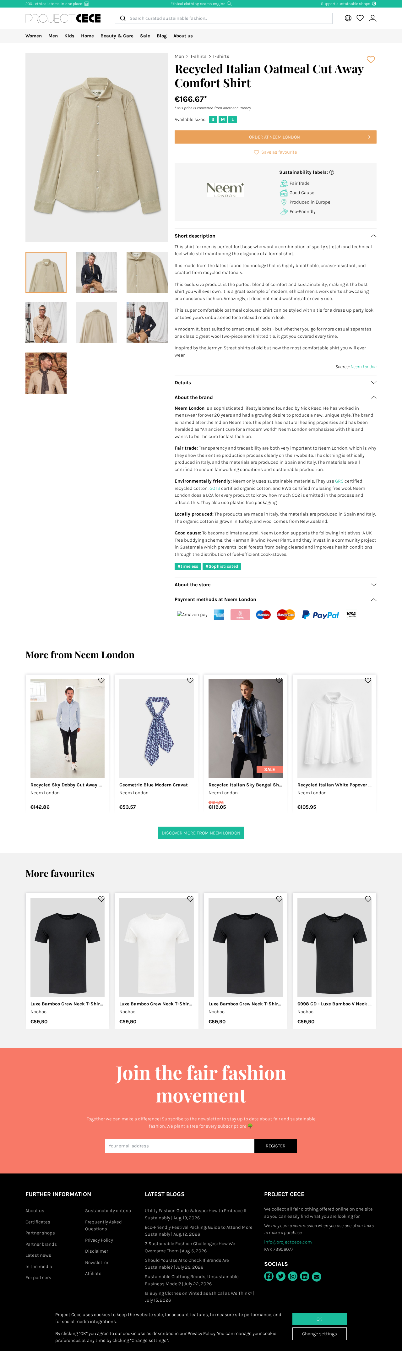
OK (319, 1319)
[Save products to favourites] (371, 59)
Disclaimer (96, 1251)
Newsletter (96, 1262)
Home (87, 36)
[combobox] (224, 18)
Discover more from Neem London (201, 833)
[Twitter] (280, 1276)
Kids (69, 36)
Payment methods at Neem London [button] (215, 599)
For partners (38, 1277)
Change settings (319, 1334)
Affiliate (93, 1273)
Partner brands (41, 1244)
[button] (325, 173)
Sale (145, 36)
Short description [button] (195, 236)
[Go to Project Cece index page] (63, 18)
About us (183, 36)
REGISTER (275, 1146)
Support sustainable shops (346, 3)
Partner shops (40, 1233)
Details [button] (183, 383)
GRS (339, 481)
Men (53, 36)
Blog (162, 36)
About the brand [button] (194, 397)
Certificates (37, 1222)
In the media (38, 1266)
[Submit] (122, 18)
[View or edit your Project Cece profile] (372, 18)
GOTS (214, 488)
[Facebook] (269, 1276)
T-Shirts (221, 56)
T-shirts (198, 56)
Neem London (363, 366)
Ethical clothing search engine (198, 3)
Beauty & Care (116, 36)
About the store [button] (192, 585)
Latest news (38, 1255)
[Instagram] (292, 1276)
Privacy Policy (99, 1240)
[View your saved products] (360, 18)
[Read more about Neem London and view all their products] (225, 190)
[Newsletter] (316, 1277)
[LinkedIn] (304, 1276)
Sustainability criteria (108, 1210)
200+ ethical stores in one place (54, 3)
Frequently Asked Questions (103, 1225)
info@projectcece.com (288, 1242)
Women (33, 36)
